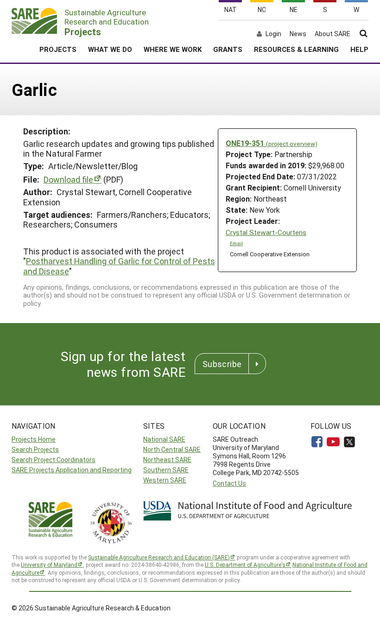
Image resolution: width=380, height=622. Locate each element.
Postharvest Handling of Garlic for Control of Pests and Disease (119, 266)
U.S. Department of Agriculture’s (245, 564)
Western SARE (164, 480)
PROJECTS (57, 49)
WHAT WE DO (110, 49)
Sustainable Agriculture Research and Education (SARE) (159, 557)
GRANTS (227, 49)
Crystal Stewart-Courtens (266, 232)
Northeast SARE (167, 459)
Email (236, 243)
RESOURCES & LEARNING (296, 49)
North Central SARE (172, 449)
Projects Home (34, 439)
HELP (359, 49)
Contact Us (229, 483)
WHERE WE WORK (173, 49)
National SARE (164, 439)
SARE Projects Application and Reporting (72, 469)
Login (273, 34)
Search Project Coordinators (53, 459)
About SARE (332, 34)
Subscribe (222, 363)
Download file (68, 179)
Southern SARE (166, 469)
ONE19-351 (271, 143)
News (298, 34)
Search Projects (35, 449)
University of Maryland (49, 564)
